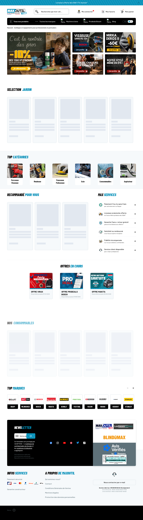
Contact (48, 484)
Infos (17, 473)
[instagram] (57, 443)
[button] (86, 11)
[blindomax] (114, 437)
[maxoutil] (104, 426)
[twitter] (78, 443)
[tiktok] (84, 443)
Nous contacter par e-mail (114, 482)
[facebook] (51, 443)
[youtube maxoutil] (64, 443)
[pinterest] (71, 443)
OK (31, 436)
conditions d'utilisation (24, 448)
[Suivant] (133, 388)
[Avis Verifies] (114, 449)
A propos (60, 473)
